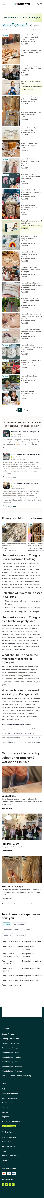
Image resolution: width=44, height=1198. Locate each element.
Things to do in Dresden (12, 975)
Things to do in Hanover (8, 969)
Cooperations (7, 1142)
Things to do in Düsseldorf (8, 962)
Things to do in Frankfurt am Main (10, 955)
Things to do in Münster (12, 980)
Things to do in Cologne (12, 946)
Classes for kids (8, 1034)
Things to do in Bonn (31, 980)
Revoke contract (9, 1126)
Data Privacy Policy (9, 1098)
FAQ (3, 1089)
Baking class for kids (10, 1048)
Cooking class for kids (10, 1039)
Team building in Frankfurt (12, 1071)
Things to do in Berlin (11, 941)
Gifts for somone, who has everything (16, 1076)
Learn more (7, 808)
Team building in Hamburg (12, 1066)
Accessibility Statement (11, 1121)
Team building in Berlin (11, 1053)
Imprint (5, 1107)
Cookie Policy (7, 1103)
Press (4, 1151)
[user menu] (38, 4)
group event (8, 643)
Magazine (5, 1117)
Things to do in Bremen (32, 975)
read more (7, 473)
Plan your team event (10, 1156)
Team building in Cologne (11, 1062)
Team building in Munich (11, 1057)
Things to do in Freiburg (32, 968)
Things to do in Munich (31, 941)
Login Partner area (9, 1137)
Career (4, 1160)
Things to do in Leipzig (31, 961)
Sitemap (5, 1112)
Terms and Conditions (10, 1094)
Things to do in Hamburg (28, 947)
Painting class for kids (10, 1043)
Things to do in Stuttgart (28, 955)
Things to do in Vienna (11, 985)
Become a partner (9, 1146)
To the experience (9, 448)
